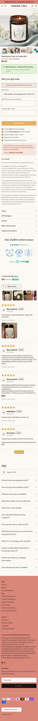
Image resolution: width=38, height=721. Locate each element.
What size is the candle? (11, 508)
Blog (3, 593)
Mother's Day (17, 649)
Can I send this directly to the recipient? (13, 516)
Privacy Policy (6, 605)
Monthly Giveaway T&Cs (9, 611)
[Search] (6, 6)
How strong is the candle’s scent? (15, 487)
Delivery (4, 221)
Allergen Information (8, 602)
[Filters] (4, 286)
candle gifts (13, 640)
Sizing (4, 211)
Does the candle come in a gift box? (16, 501)
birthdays (27, 647)
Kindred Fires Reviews (8, 596)
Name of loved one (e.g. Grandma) (11, 99)
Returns (4, 588)
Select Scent (5, 90)
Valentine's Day (8, 649)
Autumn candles (18, 658)
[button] (6, 59)
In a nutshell (6, 159)
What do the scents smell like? (14, 494)
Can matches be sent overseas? (15, 567)
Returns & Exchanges (8, 226)
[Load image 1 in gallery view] (19, 27)
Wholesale (5, 626)
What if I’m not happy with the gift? (16, 541)
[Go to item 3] (28, 295)
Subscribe (19, 686)
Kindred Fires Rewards (8, 599)
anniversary (10, 647)
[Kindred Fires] (19, 6)
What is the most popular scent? (15, 480)
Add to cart (19, 123)
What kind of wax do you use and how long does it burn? (17, 532)
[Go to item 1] (7, 295)
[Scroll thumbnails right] (34, 295)
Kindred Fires (8, 714)
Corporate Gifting (7, 623)
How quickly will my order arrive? (15, 524)
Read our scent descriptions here (19, 85)
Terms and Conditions (8, 608)
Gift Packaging (6, 216)
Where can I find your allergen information (14, 559)
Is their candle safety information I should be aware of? (15, 549)
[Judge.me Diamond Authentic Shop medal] (10, 253)
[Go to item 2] (18, 295)
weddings (18, 647)
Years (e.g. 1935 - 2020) (8, 108)
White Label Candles (8, 629)
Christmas (8, 658)
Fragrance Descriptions (9, 231)
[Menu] (2, 6)
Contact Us (5, 620)
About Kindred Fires (8, 590)
